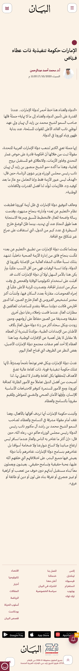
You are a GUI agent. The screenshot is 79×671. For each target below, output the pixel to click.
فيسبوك (70, 580)
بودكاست (14, 611)
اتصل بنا (51, 570)
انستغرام (70, 585)
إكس (72, 570)
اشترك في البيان (47, 585)
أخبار (16, 584)
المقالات (14, 591)
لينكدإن (71, 575)
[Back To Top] (68, 660)
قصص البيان (11, 618)
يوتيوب (71, 591)
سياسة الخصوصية (46, 591)
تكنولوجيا (14, 577)
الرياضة (15, 597)
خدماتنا (52, 575)
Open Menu (72, 7)
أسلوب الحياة (11, 604)
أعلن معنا (51, 580)
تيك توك (70, 596)
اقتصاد (15, 570)
